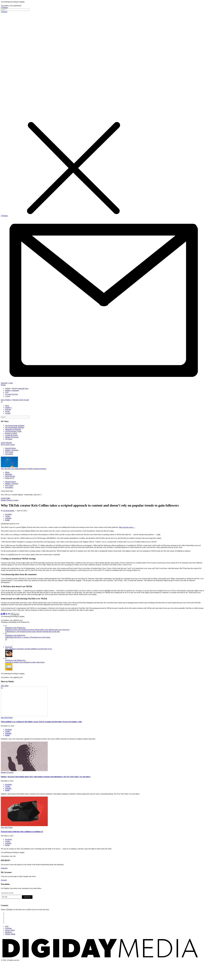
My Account (5, 444)
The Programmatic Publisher (14, 425)
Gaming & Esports (11, 435)
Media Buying (10, 476)
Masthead (8, 932)
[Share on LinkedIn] (2, 614)
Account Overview (11, 394)
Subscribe (4, 383)
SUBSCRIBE (5, 498)
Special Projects (10, 448)
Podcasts (15, 400)
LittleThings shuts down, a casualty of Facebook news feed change (27, 637)
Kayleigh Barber (9, 511)
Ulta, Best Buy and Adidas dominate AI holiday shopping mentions (23, 469)
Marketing (8, 474)
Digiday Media (10, 934)
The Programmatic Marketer (14, 427)
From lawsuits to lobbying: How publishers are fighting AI (22, 831)
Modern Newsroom (11, 437)
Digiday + (8, 400)
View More (5, 686)
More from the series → (127, 527)
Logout (7, 396)
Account (4, 880)
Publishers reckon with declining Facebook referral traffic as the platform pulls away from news (37, 629)
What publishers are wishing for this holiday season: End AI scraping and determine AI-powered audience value (41, 722)
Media (7, 472)
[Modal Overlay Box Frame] (17, 896)
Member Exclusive (7, 772)
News (3, 400)
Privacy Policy (10, 930)
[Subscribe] (102, 381)
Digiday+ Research (11, 450)
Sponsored (8, 647)
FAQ (7, 392)
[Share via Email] (9, 614)
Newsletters (9, 454)
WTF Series (9, 452)
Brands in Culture (11, 433)
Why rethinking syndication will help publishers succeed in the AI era (28, 649)
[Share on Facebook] (4, 614)
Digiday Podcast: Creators (9, 500)
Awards (26, 400)
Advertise (8, 928)
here (112, 531)
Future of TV (9, 478)
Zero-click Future (7, 717)
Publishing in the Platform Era (15, 628)
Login (11, 383)
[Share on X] (6, 614)
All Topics (8, 439)
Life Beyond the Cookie (13, 431)
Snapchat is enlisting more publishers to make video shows (25, 662)
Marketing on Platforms (13, 429)
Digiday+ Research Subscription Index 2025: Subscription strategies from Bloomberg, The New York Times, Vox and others (45, 777)
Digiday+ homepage (12, 390)
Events (21, 400)
